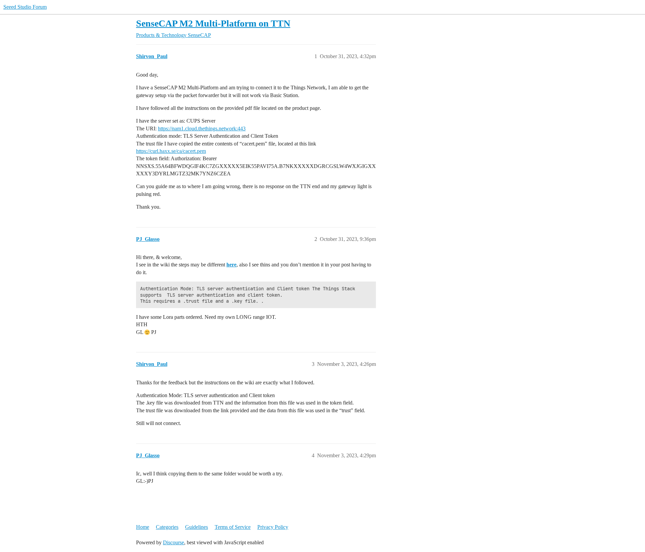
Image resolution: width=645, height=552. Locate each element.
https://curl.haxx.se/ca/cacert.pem (171, 151)
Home (142, 527)
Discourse (173, 542)
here (231, 264)
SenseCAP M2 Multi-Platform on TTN (213, 23)
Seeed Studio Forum (25, 7)
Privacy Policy (272, 527)
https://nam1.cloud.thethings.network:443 (202, 128)
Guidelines (196, 527)
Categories (167, 527)
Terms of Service (233, 527)
